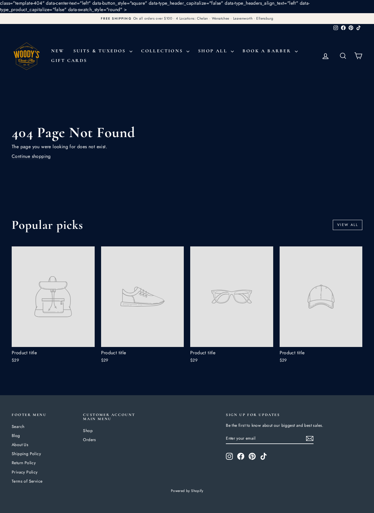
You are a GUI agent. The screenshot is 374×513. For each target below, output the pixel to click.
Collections (163, 51)
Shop (88, 430)
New (58, 51)
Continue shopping (31, 156)
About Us (20, 445)
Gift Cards (69, 60)
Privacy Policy (25, 472)
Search (18, 426)
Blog (16, 435)
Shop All (213, 51)
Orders (89, 440)
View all (347, 224)
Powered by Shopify (187, 490)
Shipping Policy (26, 454)
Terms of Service (27, 481)
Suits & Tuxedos (100, 51)
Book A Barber (268, 51)
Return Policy (24, 463)
